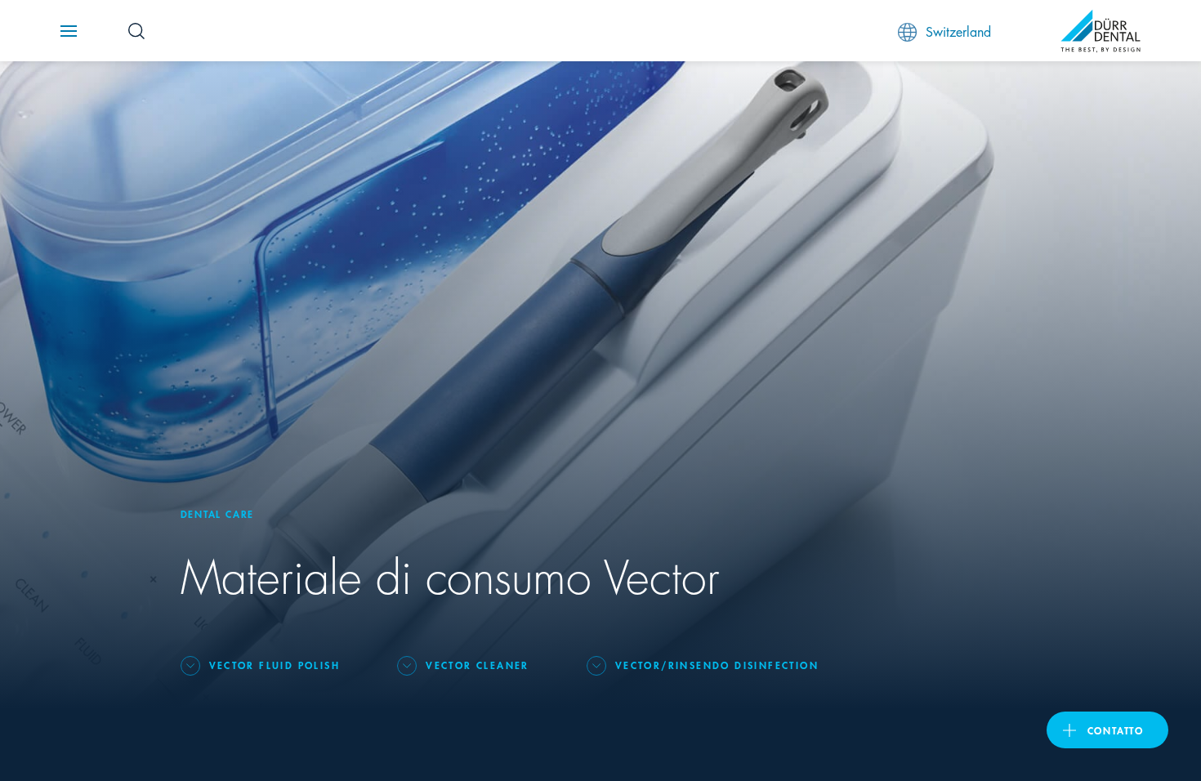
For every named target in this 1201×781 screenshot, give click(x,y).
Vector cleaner (477, 664)
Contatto (1115, 730)
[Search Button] (136, 31)
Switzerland (958, 30)
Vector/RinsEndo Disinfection (717, 664)
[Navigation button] (68, 31)
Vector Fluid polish (275, 664)
